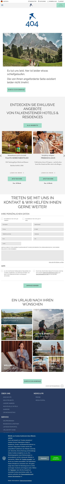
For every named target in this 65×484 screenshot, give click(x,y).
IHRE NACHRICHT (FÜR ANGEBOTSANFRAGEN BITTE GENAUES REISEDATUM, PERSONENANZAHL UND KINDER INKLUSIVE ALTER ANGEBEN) (30, 248)
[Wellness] (16, 356)
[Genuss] (8, 332)
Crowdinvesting (9, 412)
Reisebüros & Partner (11, 424)
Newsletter (33, 1)
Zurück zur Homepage (16, 89)
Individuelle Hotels (10, 406)
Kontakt (61, 1)
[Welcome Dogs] (40, 364)
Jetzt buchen (17, 179)
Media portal (40, 400)
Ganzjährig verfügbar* (48, 155)
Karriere (6, 409)
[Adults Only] (56, 364)
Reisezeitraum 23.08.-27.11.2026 (17, 155)
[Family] (48, 348)
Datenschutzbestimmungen (50, 272)
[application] (32, 458)
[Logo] (31, 5)
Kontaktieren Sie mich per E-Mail (33, 219)
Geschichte (7, 397)
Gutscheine (43, 1)
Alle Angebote (32, 125)
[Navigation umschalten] (1, 5)
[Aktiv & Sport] (48, 324)
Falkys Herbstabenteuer (16, 158)
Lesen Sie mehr (16, 172)
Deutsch (5, 1)
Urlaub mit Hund (9, 430)
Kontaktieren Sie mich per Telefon (11, 219)
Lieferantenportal (10, 427)
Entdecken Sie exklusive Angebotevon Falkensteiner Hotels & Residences (32, 114)
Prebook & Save (48, 158)
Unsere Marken (8, 403)
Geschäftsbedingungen (42, 274)
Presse (38, 397)
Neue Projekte (8, 400)
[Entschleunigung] (16, 316)
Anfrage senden (32, 285)
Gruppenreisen (8, 421)
